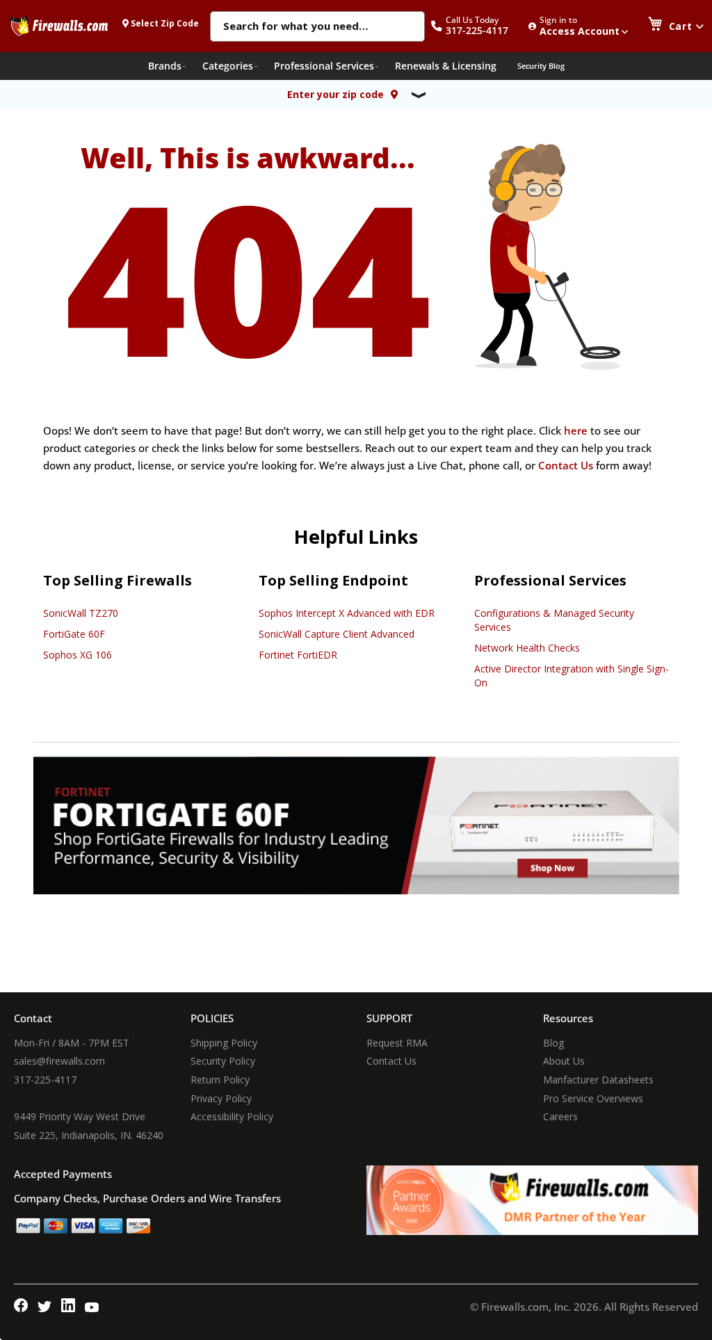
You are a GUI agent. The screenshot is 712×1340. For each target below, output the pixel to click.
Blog (553, 1042)
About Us (564, 1060)
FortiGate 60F (74, 633)
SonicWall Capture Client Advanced (336, 633)
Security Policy (223, 1060)
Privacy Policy (221, 1098)
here (576, 430)
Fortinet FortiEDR (298, 654)
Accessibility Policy (232, 1116)
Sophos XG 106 (77, 654)
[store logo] (59, 25)
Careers (560, 1116)
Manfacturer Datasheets (598, 1079)
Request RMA (397, 1042)
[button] (477, 26)
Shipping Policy (224, 1042)
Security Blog (541, 65)
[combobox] (317, 27)
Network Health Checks (527, 647)
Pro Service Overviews (593, 1098)
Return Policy (220, 1079)
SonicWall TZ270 (80, 613)
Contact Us (565, 465)
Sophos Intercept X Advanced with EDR (347, 613)
